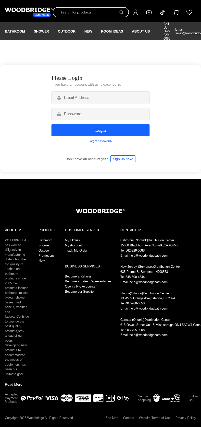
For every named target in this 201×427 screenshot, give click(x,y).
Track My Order (76, 250)
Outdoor (66, 31)
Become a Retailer (78, 276)
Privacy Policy (186, 418)
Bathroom (15, 31)
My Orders (72, 240)
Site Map (111, 418)
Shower (41, 31)
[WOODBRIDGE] (29, 12)
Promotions (46, 255)
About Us (141, 31)
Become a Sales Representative (88, 281)
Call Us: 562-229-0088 (166, 31)
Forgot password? (100, 141)
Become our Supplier (80, 291)
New (41, 260)
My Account (73, 245)
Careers (128, 418)
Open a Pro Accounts (80, 286)
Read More (13, 384)
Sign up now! (123, 159)
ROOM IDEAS (112, 31)
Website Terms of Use (155, 418)
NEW (88, 31)
